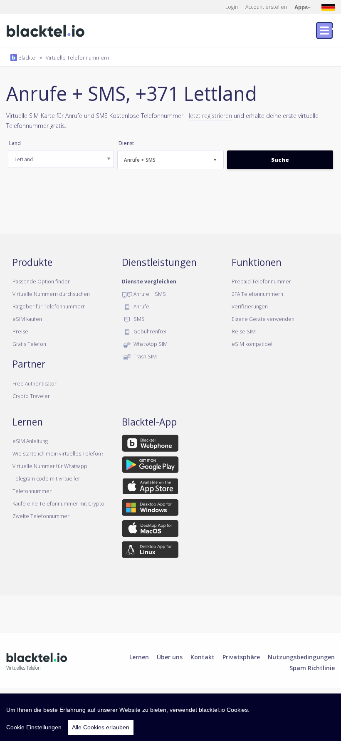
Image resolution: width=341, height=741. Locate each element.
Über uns (170, 657)
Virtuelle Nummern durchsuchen (51, 294)
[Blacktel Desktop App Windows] (150, 509)
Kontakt (202, 657)
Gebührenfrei (149, 331)
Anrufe (140, 306)
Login (231, 6)
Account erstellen (266, 6)
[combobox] (170, 159)
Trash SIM (144, 356)
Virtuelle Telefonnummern (77, 57)
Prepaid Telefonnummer (261, 281)
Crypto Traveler (31, 396)
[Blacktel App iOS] (150, 487)
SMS (138, 319)
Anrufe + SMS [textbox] (140, 159)
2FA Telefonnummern (257, 294)
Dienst (126, 143)
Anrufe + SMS (149, 294)
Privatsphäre (241, 657)
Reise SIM (244, 331)
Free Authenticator (34, 383)
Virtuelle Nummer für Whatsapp (49, 466)
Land (15, 143)
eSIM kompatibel (252, 344)
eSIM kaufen (27, 319)
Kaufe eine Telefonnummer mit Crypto (58, 503)
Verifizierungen (250, 306)
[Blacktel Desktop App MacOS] (150, 530)
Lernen (139, 657)
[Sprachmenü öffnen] (328, 7)
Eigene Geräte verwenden (263, 319)
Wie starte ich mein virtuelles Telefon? (57, 453)
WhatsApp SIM (150, 344)
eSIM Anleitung (30, 441)
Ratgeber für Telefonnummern (49, 306)
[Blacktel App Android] (150, 466)
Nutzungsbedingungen (301, 657)
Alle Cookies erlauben (100, 727)
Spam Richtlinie (312, 667)
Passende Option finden (41, 281)
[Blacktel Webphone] (150, 444)
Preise (20, 331)
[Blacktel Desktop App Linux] (150, 551)
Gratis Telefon (29, 344)
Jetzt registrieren (210, 115)
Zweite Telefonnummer (40, 516)
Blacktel (27, 57)
